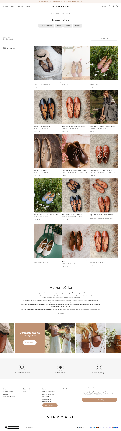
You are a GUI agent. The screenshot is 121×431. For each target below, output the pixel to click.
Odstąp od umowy (50, 405)
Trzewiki (77, 25)
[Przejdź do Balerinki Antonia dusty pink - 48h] (104, 63)
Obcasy (68, 25)
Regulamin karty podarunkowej (47, 400)
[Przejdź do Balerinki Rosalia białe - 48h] (48, 241)
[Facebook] (66, 389)
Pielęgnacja (19, 6)
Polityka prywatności (48, 391)
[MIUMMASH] (60, 417)
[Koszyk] (117, 6)
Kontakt (28, 6)
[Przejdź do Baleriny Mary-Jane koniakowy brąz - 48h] (76, 241)
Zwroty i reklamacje (48, 394)
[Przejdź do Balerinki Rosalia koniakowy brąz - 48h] (104, 195)
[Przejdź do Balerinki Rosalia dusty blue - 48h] (48, 195)
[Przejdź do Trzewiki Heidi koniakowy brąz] (104, 151)
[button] (110, 6)
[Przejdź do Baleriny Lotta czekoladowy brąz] (104, 107)
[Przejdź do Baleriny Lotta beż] (48, 151)
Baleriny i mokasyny (46, 25)
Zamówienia (26, 389)
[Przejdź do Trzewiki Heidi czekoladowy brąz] (76, 151)
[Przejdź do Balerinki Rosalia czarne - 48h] (76, 195)
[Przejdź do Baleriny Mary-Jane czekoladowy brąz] (48, 63)
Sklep (5, 6)
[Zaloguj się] (113, 6)
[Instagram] (63, 389)
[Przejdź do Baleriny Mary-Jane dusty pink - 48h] (76, 63)
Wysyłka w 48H (8, 391)
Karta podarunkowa (9, 396)
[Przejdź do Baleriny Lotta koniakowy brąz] (76, 107)
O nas (12, 6)
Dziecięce (6, 394)
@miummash (16, 342)
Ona (4, 389)
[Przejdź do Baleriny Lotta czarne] (48, 107)
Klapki (59, 25)
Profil (24, 391)
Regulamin (45, 396)
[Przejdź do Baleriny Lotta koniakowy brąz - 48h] (104, 241)
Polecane (103, 38)
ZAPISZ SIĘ (100, 400)
